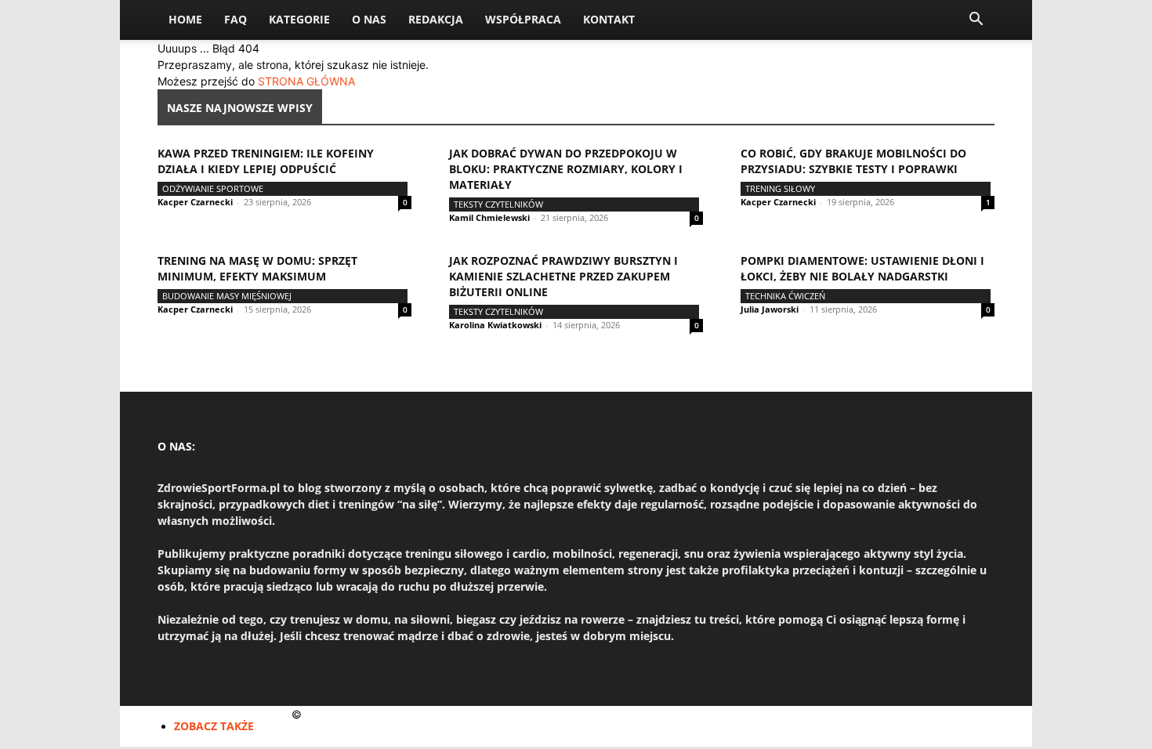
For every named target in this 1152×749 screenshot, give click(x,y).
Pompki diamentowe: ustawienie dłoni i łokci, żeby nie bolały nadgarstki (862, 268)
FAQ (235, 19)
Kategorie (299, 19)
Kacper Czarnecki (195, 202)
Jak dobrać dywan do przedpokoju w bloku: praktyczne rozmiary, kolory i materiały (566, 169)
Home (185, 19)
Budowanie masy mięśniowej (227, 296)
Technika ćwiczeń (785, 296)
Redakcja (435, 19)
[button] (975, 20)
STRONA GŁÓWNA (306, 81)
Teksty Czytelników (498, 204)
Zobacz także (214, 725)
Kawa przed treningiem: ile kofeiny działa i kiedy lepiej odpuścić (266, 161)
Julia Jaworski (770, 309)
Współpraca (523, 19)
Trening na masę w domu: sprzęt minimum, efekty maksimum (257, 268)
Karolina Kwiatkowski (495, 325)
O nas (369, 19)
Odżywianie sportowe (212, 188)
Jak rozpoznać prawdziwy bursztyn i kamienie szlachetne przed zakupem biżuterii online (563, 276)
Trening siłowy (780, 188)
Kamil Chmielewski (489, 217)
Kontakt (609, 19)
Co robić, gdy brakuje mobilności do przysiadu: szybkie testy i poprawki (853, 161)
